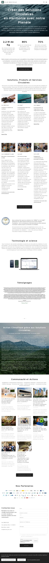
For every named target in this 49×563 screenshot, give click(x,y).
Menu (46, 2)
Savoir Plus (4, 134)
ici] (8, 350)
